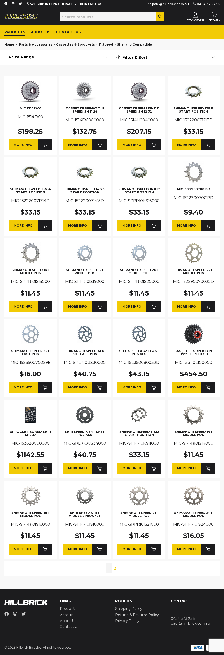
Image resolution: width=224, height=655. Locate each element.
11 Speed (106, 44)
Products (14, 32)
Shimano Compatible (134, 44)
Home (9, 44)
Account (67, 615)
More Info (23, 145)
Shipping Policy (128, 609)
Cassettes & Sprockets (75, 44)
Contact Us (68, 32)
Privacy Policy (127, 621)
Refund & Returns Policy (137, 615)
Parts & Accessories (35, 44)
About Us (41, 32)
